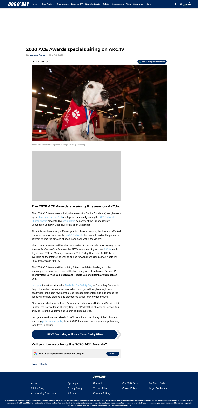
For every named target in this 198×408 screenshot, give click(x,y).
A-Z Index (72, 393)
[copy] (48, 61)
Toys (128, 4)
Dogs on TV (77, 4)
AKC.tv (107, 249)
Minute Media (17, 400)
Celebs (106, 4)
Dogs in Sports (92, 4)
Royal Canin (68, 221)
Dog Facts (47, 4)
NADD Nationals (74, 235)
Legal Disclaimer (158, 388)
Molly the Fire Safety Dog (78, 285)
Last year (37, 285)
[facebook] (175, 4)
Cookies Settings (102, 393)
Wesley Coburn (38, 55)
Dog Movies (62, 4)
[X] (181, 4)
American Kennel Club (51, 217)
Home (35, 364)
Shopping (138, 4)
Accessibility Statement (44, 393)
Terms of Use (100, 388)
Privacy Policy (74, 388)
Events (43, 364)
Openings (72, 383)
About (34, 383)
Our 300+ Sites (130, 383)
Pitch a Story (38, 388)
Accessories (118, 4)
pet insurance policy (53, 321)
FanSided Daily (157, 383)
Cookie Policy (129, 388)
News (34, 4)
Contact (97, 383)
